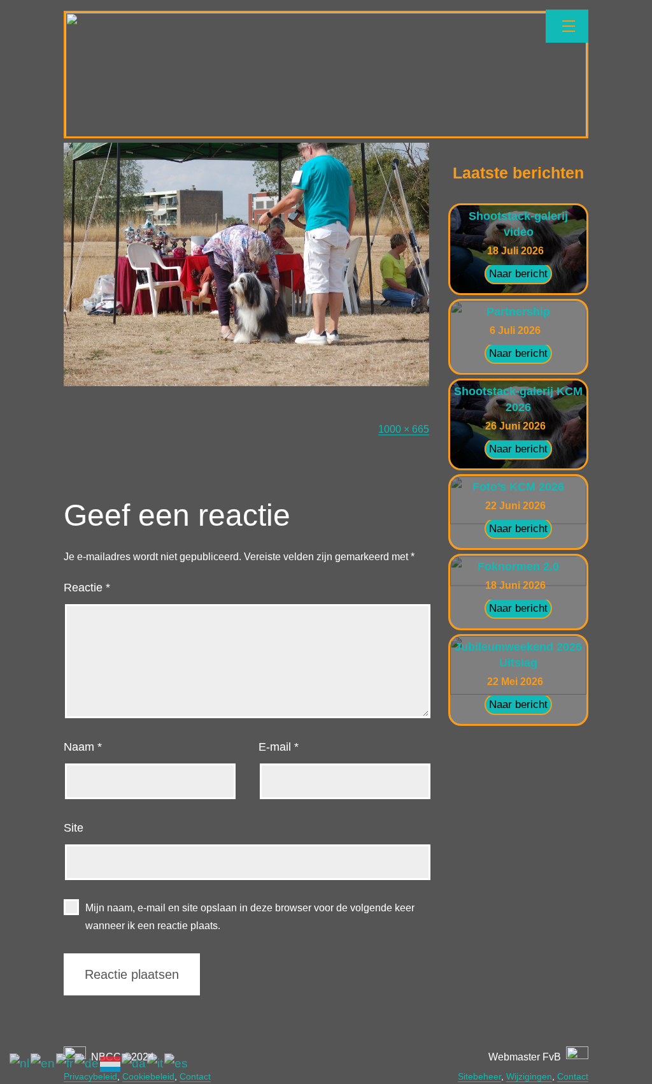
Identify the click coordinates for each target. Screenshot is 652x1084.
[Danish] (134, 1063)
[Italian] (155, 1063)
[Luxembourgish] (111, 1063)
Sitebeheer (479, 1076)
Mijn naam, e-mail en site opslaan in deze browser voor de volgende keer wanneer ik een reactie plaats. (250, 916)
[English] (43, 1063)
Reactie (87, 587)
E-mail (279, 747)
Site (73, 827)
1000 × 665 (403, 429)
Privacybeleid (90, 1076)
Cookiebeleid (148, 1076)
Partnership (518, 311)
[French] (65, 1063)
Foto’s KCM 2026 (518, 487)
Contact (195, 1076)
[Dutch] (20, 1063)
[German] (87, 1063)
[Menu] (567, 26)
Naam (83, 747)
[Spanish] (176, 1063)
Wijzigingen (529, 1076)
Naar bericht (518, 274)
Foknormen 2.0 (518, 566)
